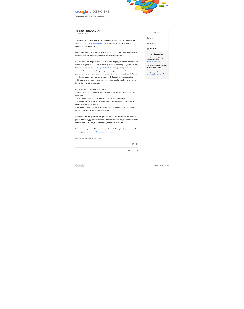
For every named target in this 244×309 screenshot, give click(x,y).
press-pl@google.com (153, 61)
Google (156, 165)
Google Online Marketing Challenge (97, 43)
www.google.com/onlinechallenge (101, 132)
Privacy (162, 165)
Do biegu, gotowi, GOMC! (87, 30)
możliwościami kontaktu (154, 74)
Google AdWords (103, 68)
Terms (167, 165)
